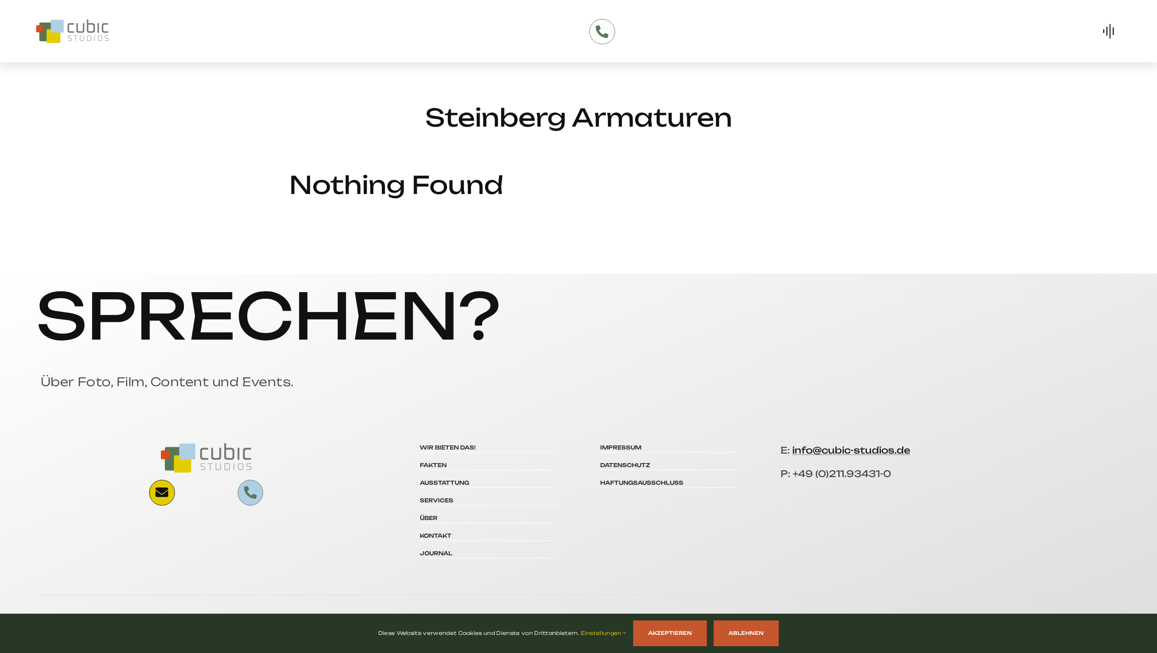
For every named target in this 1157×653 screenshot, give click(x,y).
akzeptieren (670, 633)
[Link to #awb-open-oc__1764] (1108, 31)
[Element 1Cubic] (72, 23)
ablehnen (746, 633)
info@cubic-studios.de (851, 450)
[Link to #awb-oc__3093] (161, 492)
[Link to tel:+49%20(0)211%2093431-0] (602, 31)
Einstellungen (602, 633)
